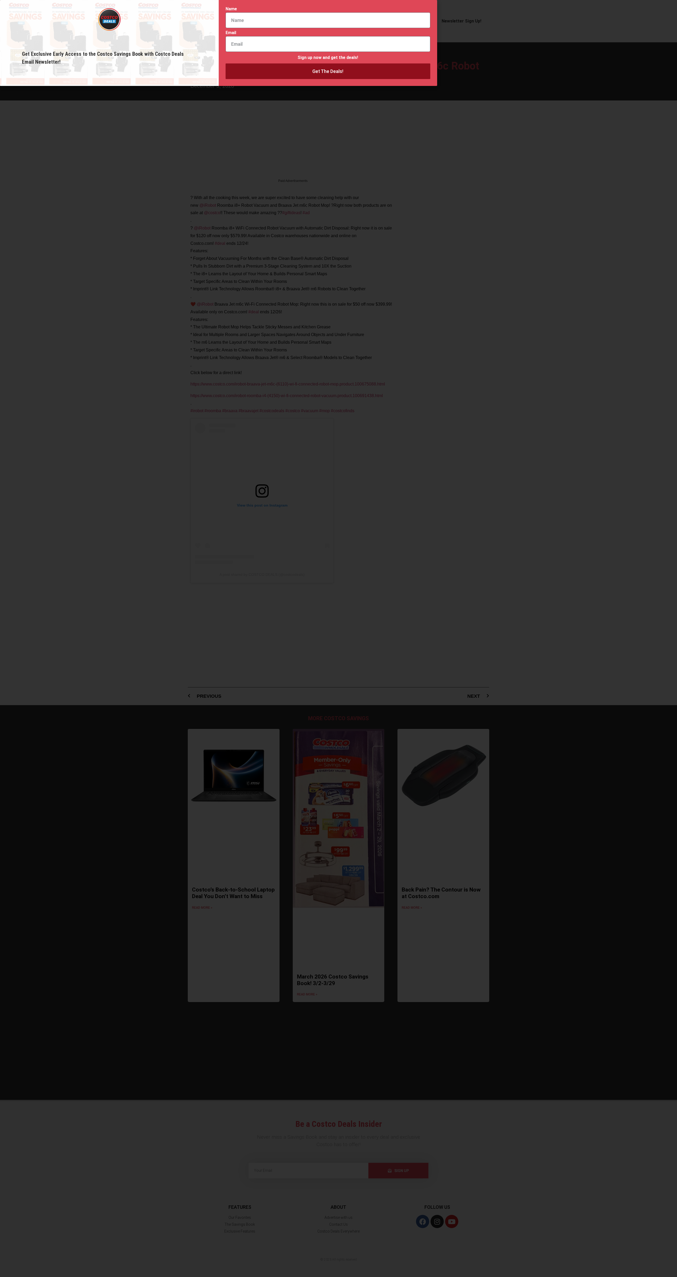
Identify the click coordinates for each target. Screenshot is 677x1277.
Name (231, 9)
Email (231, 33)
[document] (338, 638)
